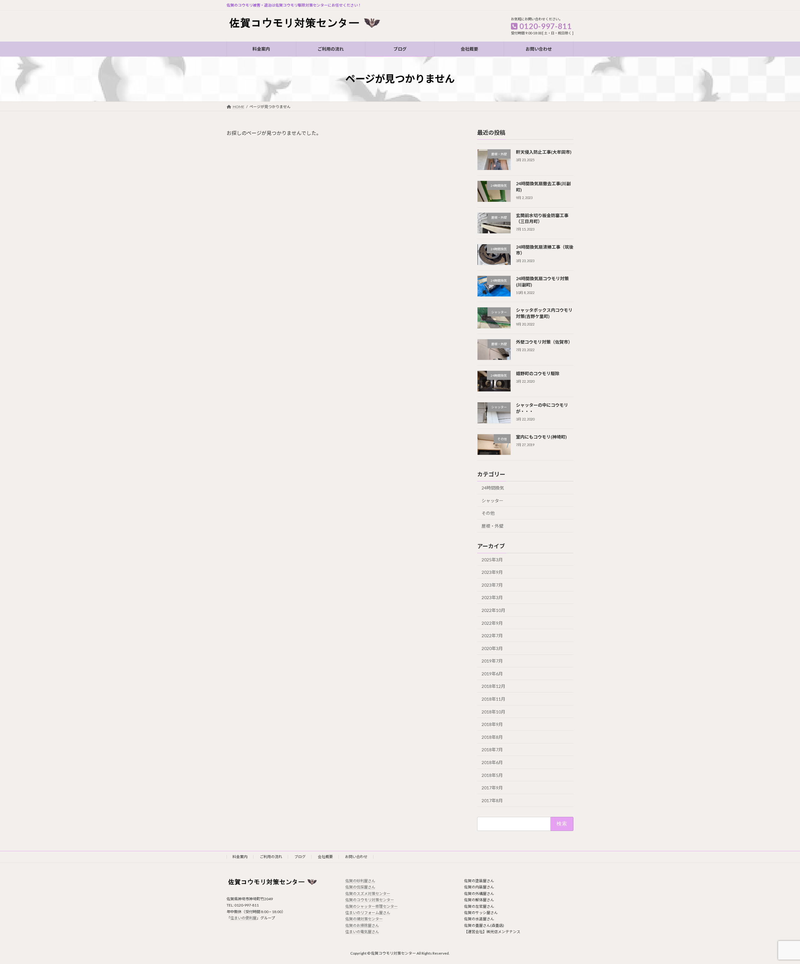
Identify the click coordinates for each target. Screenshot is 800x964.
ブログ (300, 856)
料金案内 (240, 856)
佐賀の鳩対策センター (364, 919)
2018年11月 (493, 699)
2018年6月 (492, 762)
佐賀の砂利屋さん (360, 880)
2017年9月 (492, 787)
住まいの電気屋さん (362, 931)
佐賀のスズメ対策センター (367, 893)
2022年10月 (493, 610)
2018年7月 (492, 749)
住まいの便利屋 (243, 918)
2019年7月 (492, 660)
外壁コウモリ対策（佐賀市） (544, 341)
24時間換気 (493, 487)
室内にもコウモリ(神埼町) (541, 436)
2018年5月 (492, 775)
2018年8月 (492, 736)
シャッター (492, 500)
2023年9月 (492, 572)
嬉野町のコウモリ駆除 (537, 373)
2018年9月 (492, 724)
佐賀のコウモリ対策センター (369, 899)
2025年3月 (492, 559)
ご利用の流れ (271, 856)
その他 (488, 513)
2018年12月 (493, 686)
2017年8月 (492, 800)
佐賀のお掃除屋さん (362, 925)
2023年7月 (492, 584)
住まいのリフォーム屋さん (367, 912)
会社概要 (325, 856)
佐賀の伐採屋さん (360, 887)
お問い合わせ (356, 856)
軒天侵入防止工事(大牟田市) (544, 152)
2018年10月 (493, 711)
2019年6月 (492, 673)
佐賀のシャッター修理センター (371, 906)
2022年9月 (492, 622)
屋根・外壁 (492, 525)
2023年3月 (492, 597)
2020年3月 (492, 648)
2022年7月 (492, 635)
